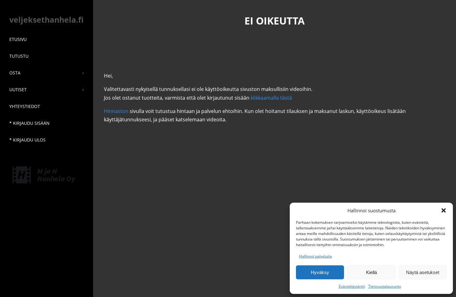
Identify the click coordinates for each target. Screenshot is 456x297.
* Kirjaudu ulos (27, 140)
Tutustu (19, 56)
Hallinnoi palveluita (315, 256)
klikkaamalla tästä (271, 97)
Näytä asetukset (422, 272)
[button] (443, 210)
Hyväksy (320, 272)
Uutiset (18, 89)
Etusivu (18, 39)
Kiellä (371, 272)
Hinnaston (116, 111)
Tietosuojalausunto (384, 286)
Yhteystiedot (24, 106)
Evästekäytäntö (352, 286)
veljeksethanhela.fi (46, 19)
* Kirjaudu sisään (29, 123)
